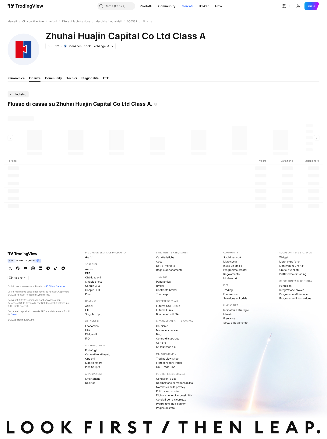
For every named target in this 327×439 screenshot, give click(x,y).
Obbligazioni (93, 277)
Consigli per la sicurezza (171, 399)
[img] (108, 46)
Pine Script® (92, 366)
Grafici (89, 257)
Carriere (161, 342)
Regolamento (231, 274)
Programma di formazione (295, 298)
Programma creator (235, 269)
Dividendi (91, 334)
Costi (159, 261)
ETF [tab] (106, 78)
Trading (228, 290)
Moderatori (230, 278)
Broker (204, 6)
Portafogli (91, 350)
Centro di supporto (167, 338)
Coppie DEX (92, 290)
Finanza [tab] (34, 78)
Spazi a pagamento (235, 322)
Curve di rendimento (97, 354)
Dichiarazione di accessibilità (174, 395)
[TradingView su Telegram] (48, 268)
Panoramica (163, 281)
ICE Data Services (55, 286)
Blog (159, 334)
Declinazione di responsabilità (174, 382)
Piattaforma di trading (292, 274)
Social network (232, 257)
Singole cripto (93, 281)
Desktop (90, 382)
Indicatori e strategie (236, 310)
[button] (155, 6)
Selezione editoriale (235, 298)
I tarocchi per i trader (169, 362)
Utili (87, 330)
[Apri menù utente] (298, 6)
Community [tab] (53, 78)
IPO (87, 338)
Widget (283, 257)
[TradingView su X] (10, 268)
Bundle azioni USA (167, 314)
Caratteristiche (165, 257)
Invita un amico (232, 265)
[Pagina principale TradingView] (25, 6)
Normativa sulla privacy (170, 387)
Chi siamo (162, 326)
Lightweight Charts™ (291, 265)
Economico (92, 326)
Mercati (187, 6)
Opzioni (90, 358)
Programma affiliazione (293, 294)
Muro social (230, 261)
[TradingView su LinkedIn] (40, 268)
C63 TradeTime (165, 366)
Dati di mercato (165, 265)
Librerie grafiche (289, 261)
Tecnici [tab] (71, 78)
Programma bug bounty (171, 403)
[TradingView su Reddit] (63, 268)
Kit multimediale (166, 346)
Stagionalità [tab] (90, 78)
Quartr (14, 314)
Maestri (227, 314)
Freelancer (229, 318)
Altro (218, 6)
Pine (87, 294)
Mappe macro (93, 362)
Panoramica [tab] (16, 78)
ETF (87, 273)
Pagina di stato (165, 407)
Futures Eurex (164, 310)
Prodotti (146, 6)
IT (288, 6)
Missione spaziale (167, 330)
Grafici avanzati (289, 269)
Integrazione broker (291, 290)
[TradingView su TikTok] (55, 268)
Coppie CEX (92, 285)
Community (167, 6)
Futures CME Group (168, 305)
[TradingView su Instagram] (33, 268)
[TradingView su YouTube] (25, 268)
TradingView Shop (167, 358)
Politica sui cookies (167, 391)
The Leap (162, 294)
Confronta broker (166, 290)
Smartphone (92, 378)
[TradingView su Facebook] (17, 268)
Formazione (230, 294)
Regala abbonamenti (169, 269)
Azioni (89, 269)
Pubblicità (285, 285)
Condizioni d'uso (166, 378)
